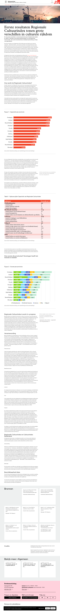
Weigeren (47, 608)
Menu (6, 2)
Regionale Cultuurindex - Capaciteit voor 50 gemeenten (47, 320)
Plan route (24, 589)
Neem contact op (12, 597)
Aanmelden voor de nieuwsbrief (30, 597)
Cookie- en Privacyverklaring (16, 608)
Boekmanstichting (11, 1)
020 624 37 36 (7, 589)
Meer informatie (41, 608)
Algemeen (9, 4)
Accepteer (53, 608)
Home (6, 4)
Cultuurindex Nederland (31, 55)
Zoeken (52, 2)
